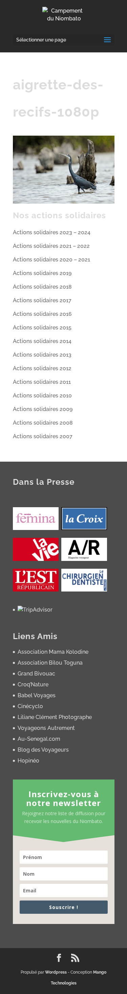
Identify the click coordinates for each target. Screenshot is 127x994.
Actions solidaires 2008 (43, 422)
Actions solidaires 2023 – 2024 (51, 232)
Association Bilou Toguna (50, 662)
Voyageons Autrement (46, 728)
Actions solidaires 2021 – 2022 (51, 246)
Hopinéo (28, 760)
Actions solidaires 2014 (42, 341)
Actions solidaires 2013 (42, 355)
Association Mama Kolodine (53, 652)
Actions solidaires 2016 (42, 314)
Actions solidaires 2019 (42, 273)
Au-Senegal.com (39, 739)
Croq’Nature (33, 684)
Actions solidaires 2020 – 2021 (51, 259)
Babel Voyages (37, 695)
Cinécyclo (30, 706)
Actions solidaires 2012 (42, 368)
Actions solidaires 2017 (42, 300)
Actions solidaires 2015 (42, 327)
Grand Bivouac (36, 673)
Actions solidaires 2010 (42, 395)
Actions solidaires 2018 (42, 287)
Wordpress (56, 972)
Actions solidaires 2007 (42, 436)
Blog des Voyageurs (43, 750)
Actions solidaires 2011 (42, 382)
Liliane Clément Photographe (55, 717)
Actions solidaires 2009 (42, 409)
